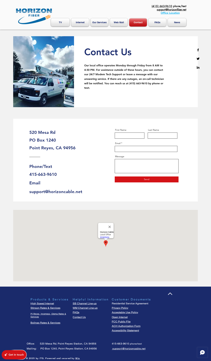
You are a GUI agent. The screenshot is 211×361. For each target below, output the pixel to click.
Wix (77, 358)
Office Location (170, 12)
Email (118, 143)
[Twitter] (198, 59)
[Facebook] (198, 50)
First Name (120, 130)
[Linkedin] (198, 67)
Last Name (153, 130)
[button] (157, 22)
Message (119, 156)
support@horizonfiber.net (171, 9)
